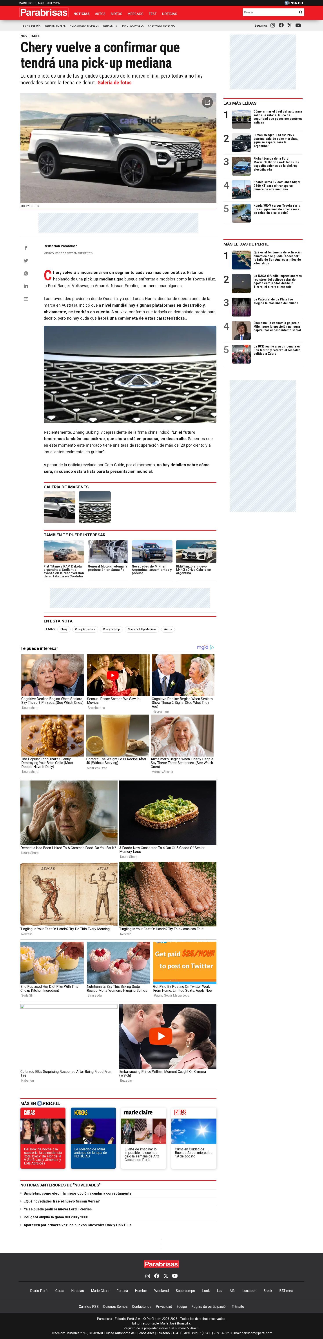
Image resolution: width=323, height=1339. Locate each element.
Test (153, 14)
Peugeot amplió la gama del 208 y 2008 (56, 1217)
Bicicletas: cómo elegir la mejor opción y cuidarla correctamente (78, 1193)
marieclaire (143, 1114)
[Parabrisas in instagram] (273, 25)
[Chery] (59, 507)
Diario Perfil (39, 1291)
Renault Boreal (55, 25)
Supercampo (185, 1291)
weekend (193, 1114)
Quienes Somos (115, 1306)
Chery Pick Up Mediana (142, 629)
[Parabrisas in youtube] (299, 25)
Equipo (181, 1306)
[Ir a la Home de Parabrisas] (44, 12)
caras (42, 1114)
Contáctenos (141, 1306)
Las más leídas (239, 103)
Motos (116, 14)
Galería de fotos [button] (115, 83)
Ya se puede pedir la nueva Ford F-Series (58, 1209)
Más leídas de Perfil (246, 244)
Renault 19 (110, 25)
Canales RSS (89, 1306)
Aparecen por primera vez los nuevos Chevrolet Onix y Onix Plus (77, 1225)
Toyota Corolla (132, 25)
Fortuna (122, 1291)
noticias (93, 1114)
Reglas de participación (209, 1306)
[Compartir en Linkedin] (26, 286)
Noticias (82, 14)
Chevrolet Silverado (162, 25)
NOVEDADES (30, 36)
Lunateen (249, 1291)
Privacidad (164, 1306)
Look (206, 1291)
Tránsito (238, 1306)
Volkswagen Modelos (84, 25)
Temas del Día (31, 25)
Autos (100, 14)
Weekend (161, 1291)
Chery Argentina (85, 629)
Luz (220, 1291)
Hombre (141, 1291)
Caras (59, 1291)
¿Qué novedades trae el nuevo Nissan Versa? (62, 1201)
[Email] (26, 299)
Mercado (135, 14)
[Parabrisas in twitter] (290, 25)
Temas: (50, 629)
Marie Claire (100, 1291)
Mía (232, 1291)
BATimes (286, 1291)
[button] (207, 102)
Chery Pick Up (111, 629)
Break (267, 1291)
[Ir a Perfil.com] (294, 4)
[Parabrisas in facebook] (282, 25)
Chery (63, 629)
